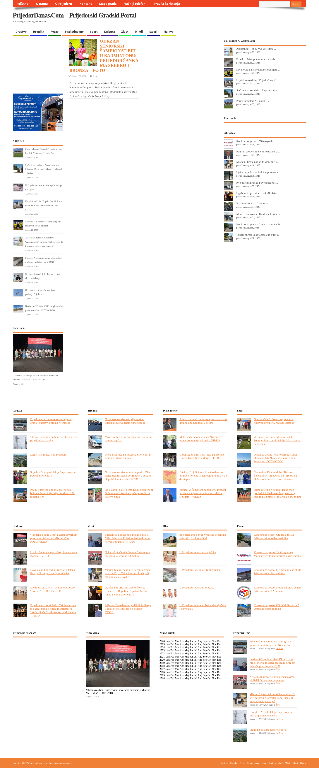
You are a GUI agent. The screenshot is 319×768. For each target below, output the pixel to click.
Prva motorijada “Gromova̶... (253, 203)
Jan (168, 641)
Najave (169, 31)
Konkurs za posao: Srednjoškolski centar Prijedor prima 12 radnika (277, 589)
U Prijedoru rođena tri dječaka (196, 587)
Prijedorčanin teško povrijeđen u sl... (257, 182)
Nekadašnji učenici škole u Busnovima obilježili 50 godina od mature (127, 554)
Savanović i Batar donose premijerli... (258, 69)
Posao (55, 31)
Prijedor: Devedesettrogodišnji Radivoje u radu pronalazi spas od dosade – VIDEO (128, 609)
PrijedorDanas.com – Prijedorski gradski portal (74, 15)
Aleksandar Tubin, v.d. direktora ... (256, 48)
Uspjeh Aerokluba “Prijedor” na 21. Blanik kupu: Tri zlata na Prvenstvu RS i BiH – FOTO (44, 205)
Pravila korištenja (167, 4)
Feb (172, 641)
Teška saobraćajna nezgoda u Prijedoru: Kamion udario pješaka (128, 456)
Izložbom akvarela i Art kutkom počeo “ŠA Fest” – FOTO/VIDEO (52, 589)
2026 (162, 641)
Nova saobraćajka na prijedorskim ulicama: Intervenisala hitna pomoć (125, 421)
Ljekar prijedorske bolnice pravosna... (258, 172)
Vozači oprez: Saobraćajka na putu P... (258, 234)
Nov (214, 644)
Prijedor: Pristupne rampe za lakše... (257, 59)
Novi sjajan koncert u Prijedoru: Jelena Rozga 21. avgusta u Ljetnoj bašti (52, 571)
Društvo (21, 31)
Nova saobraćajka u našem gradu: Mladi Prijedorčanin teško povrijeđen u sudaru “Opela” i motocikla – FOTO (128, 475)
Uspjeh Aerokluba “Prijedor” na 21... (257, 80)
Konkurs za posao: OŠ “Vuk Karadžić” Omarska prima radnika (276, 607)
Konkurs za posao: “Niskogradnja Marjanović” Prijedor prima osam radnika (278, 554)
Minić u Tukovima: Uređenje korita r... (258, 213)
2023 (162, 650)
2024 (162, 647)
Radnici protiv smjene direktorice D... (258, 151)
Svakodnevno (74, 31)
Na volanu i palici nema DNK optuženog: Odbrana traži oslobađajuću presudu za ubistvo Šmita (129, 493)
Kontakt (86, 4)
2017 (162, 669)
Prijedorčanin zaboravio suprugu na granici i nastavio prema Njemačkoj (50, 421)
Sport (94, 31)
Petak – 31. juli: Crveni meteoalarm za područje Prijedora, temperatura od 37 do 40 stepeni (203, 475)
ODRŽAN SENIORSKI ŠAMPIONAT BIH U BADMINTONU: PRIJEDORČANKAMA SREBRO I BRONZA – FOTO (103, 56)
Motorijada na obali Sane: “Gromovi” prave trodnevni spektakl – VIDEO (201, 438)
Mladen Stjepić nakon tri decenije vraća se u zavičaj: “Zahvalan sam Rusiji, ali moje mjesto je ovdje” (127, 573)
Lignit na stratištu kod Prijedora (48, 454)
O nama (42, 4)
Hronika (38, 31)
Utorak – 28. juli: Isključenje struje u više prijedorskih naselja (271, 713)
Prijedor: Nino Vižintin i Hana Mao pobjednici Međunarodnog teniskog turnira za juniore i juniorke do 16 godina (277, 493)
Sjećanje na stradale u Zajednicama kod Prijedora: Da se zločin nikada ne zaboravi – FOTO (43, 169)
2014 (162, 678)
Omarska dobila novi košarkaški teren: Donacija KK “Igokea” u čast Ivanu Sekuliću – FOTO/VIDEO (276, 458)
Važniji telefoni (135, 4)
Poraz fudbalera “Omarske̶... (252, 100)
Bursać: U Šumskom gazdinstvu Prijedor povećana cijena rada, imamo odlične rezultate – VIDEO (202, 493)
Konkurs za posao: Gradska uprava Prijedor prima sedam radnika (274, 536)
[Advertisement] (234, 18)
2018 (162, 666)
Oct (209, 644)
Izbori (153, 31)
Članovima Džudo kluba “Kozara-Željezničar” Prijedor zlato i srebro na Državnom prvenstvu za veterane (275, 475)
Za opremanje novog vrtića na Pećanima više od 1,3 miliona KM (202, 536)
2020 (162, 659)
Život (124, 31)
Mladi (139, 31)
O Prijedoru (63, 4)
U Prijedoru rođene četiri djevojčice (199, 569)
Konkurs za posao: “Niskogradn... (256, 141)
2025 (162, 644)
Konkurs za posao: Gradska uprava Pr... (259, 224)
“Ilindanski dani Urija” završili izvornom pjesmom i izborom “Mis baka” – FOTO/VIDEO (53, 538)
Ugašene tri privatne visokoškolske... (257, 193)
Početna (22, 4)
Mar (177, 641)
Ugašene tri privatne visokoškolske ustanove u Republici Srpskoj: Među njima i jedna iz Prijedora (126, 591)
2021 (162, 656)
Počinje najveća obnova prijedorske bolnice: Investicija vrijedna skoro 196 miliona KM (52, 493)
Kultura (109, 31)
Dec (219, 644)
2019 (162, 663)
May (187, 641)
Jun (191, 641)
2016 (162, 672)
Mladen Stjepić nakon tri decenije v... (257, 161)
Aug (200, 641)
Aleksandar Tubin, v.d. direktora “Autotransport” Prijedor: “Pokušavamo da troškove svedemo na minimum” (44, 241)
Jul (195, 641)
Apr (182, 641)
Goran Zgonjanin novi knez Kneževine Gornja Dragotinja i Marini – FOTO (201, 456)
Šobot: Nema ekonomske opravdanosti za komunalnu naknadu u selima (203, 421)
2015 (162, 675)
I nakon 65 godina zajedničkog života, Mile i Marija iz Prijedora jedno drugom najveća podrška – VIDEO (127, 538)
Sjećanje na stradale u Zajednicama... (257, 90)
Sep (205, 644)
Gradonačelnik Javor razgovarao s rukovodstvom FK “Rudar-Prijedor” (274, 421)
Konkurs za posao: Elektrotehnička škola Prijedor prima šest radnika (277, 571)
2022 (162, 653)
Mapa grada (108, 4)
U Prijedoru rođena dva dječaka (197, 552)
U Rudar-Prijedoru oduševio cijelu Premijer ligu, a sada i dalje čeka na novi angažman (277, 440)
